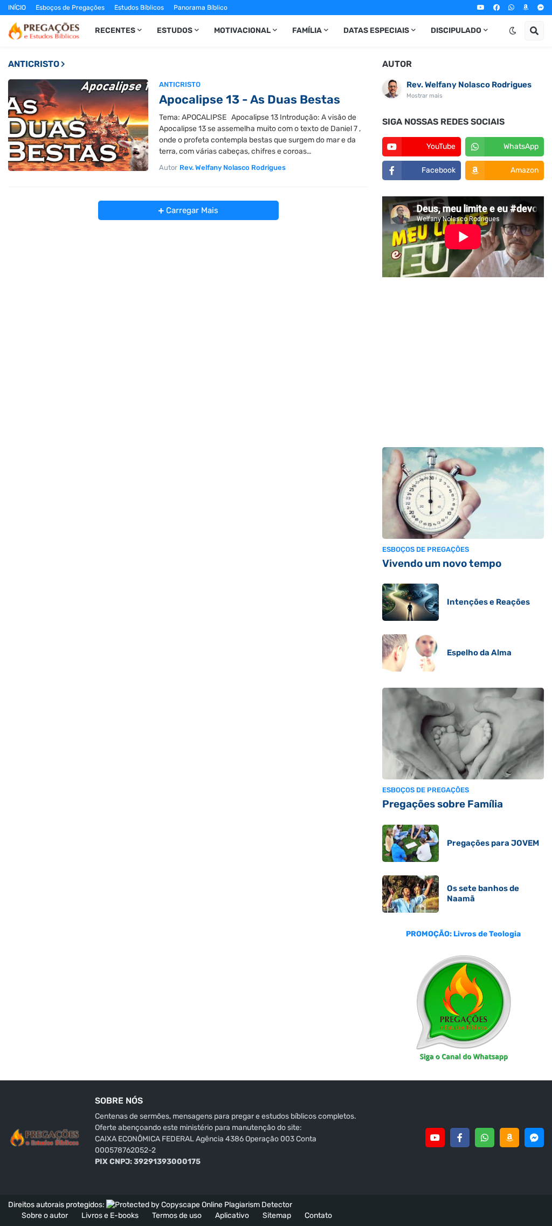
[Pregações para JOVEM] (410, 843)
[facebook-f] (460, 1137)
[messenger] (540, 7)
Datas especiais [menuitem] (376, 30)
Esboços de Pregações (70, 7)
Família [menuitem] (307, 30)
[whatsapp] (511, 7)
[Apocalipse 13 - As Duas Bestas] (78, 125)
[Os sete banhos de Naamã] (410, 894)
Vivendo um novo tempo (441, 563)
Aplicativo (232, 1215)
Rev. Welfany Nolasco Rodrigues (469, 85)
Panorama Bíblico (200, 7)
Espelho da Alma (479, 652)
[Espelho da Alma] (410, 653)
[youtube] (481, 7)
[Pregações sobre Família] (463, 733)
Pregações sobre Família (442, 804)
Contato (318, 1215)
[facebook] (496, 7)
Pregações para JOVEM (493, 843)
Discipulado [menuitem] (456, 30)
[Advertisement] (463, 363)
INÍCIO (17, 7)
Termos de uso (177, 1215)
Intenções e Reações (488, 602)
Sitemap (277, 1215)
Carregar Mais (191, 210)
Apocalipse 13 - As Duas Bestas (249, 99)
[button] (513, 30)
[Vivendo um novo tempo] (463, 493)
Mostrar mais (424, 95)
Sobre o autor (45, 1215)
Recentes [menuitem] (115, 30)
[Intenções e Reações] (410, 602)
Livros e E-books (110, 1215)
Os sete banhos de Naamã (483, 893)
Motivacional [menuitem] (242, 30)
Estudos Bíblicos (139, 7)
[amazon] (526, 7)
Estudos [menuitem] (174, 30)
